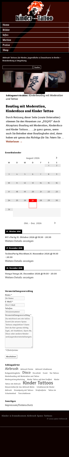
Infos (5, 34)
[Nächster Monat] (57, 157)
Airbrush (11, 368)
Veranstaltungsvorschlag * (18, 315)
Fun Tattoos (54, 373)
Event (45, 373)
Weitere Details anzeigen (19, 241)
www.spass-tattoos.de (58, 418)
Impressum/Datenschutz (19, 405)
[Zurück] (10, 223)
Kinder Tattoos (38, 383)
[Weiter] (55, 223)
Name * (8, 295)
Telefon (8, 308)
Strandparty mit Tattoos (23, 390)
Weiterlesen (14, 141)
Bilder (6, 29)
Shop (5, 50)
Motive (7, 39)
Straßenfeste (41, 390)
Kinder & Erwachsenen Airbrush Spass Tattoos (27, 415)
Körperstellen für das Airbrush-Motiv (19, 387)
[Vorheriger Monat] (9, 157)
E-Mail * (9, 301)
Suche (37, 67)
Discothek (37, 373)
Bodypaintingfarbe (12, 373)
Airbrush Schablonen (43, 369)
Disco (26, 372)
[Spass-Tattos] (34, 11)
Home (6, 24)
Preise (6, 45)
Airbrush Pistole (26, 369)
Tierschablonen (24, 393)
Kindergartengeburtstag (15, 379)
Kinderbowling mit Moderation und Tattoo (22, 376)
